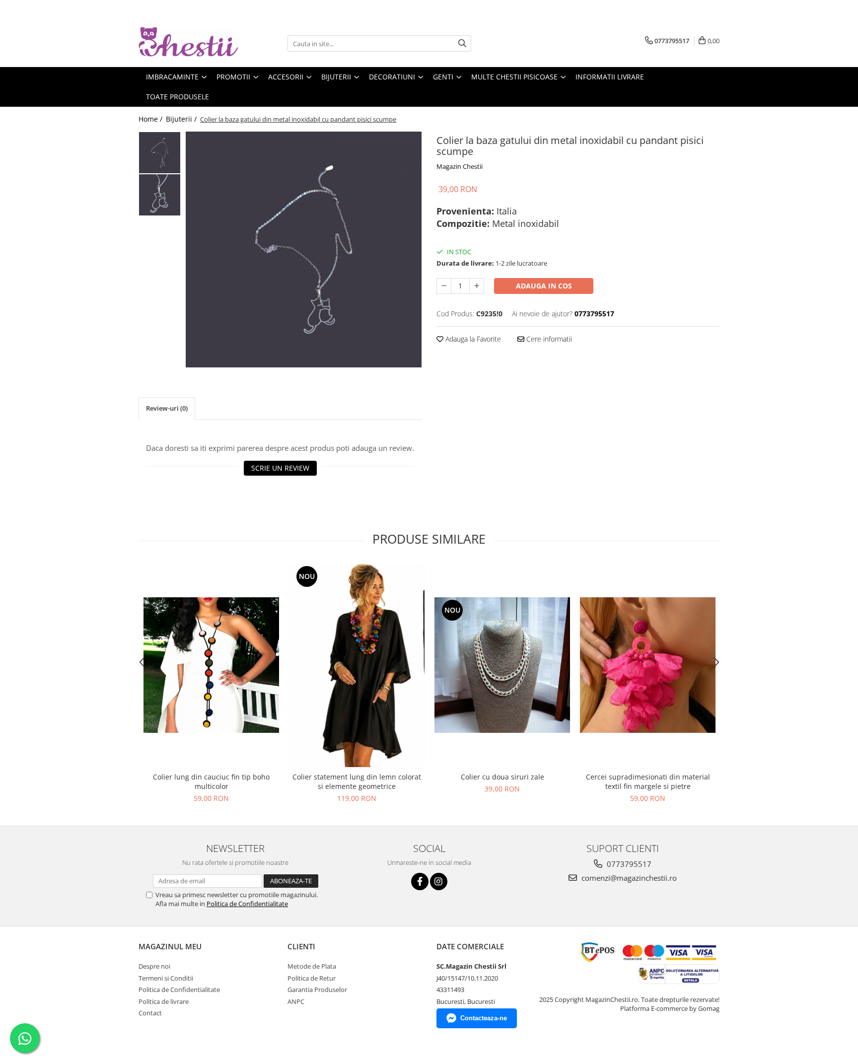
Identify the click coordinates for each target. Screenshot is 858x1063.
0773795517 (628, 864)
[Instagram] (438, 881)
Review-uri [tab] (167, 408)
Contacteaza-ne (483, 1018)
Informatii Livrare (609, 76)
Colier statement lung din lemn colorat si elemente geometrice (356, 781)
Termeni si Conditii (166, 978)
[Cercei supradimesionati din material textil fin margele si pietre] (647, 665)
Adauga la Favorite (472, 339)
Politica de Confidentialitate (247, 903)
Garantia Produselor (317, 989)
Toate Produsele (177, 96)
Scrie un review (280, 468)
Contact (150, 1012)
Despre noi (154, 966)
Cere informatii (548, 339)
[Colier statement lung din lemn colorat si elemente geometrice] (357, 665)
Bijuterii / (182, 119)
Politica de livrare (164, 1001)
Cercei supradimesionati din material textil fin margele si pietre (648, 781)
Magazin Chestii (459, 166)
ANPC (295, 1001)
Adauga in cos (544, 285)
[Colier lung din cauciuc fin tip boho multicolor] (211, 665)
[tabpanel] (304, 249)
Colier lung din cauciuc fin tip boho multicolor (211, 781)
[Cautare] (462, 43)
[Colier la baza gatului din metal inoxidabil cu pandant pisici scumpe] (304, 249)
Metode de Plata (311, 966)
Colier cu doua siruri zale (502, 776)
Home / (151, 119)
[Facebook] (420, 881)
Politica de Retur (311, 978)
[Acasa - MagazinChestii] (188, 43)
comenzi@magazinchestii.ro (628, 878)
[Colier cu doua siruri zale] (502, 665)
